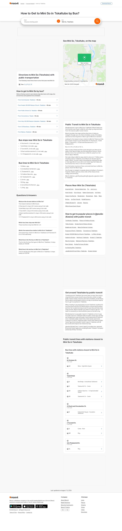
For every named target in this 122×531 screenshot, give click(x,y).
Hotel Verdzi (68, 192)
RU (63, 510)
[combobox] (39, 22)
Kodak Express (86, 199)
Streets (83, 505)
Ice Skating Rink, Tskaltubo (73, 247)
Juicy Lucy (94, 189)
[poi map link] (84, 65)
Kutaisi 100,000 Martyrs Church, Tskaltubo (77, 234)
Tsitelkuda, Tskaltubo (71, 220)
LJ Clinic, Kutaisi (96, 234)
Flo (88, 189)
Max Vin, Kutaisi (69, 241)
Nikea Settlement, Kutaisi (85, 227)
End (63, 20)
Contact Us (29, 512)
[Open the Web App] (41, 506)
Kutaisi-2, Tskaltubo (96, 237)
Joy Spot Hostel (75, 199)
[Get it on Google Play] (16, 506)
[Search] (97, 21)
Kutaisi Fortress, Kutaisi (81, 244)
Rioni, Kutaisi (69, 244)
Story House (77, 192)
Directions (84, 512)
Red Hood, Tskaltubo (83, 237)
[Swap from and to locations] (58, 21)
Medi (95, 196)
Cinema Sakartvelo (80, 189)
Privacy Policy (21, 512)
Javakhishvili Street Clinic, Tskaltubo (76, 251)
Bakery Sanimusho (88, 192)
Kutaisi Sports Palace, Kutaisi (83, 224)
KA (67, 510)
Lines (82, 500)
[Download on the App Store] (29, 506)
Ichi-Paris (97, 192)
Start (25, 20)
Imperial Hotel (69, 189)
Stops (83, 507)
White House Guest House (72, 206)
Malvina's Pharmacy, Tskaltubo (85, 241)
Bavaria (85, 202)
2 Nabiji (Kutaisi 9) (70, 202)
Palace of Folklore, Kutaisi (86, 220)
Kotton (67, 199)
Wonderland (81, 196)
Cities (82, 509)
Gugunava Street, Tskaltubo (73, 230)
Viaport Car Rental (70, 196)
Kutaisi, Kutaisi (92, 251)
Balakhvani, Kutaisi (70, 227)
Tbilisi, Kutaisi (69, 224)
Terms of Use (13, 512)
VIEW (37, 143)
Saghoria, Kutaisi (70, 237)
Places (83, 502)
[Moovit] (14, 3)
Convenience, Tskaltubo (90, 230)
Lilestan (79, 202)
